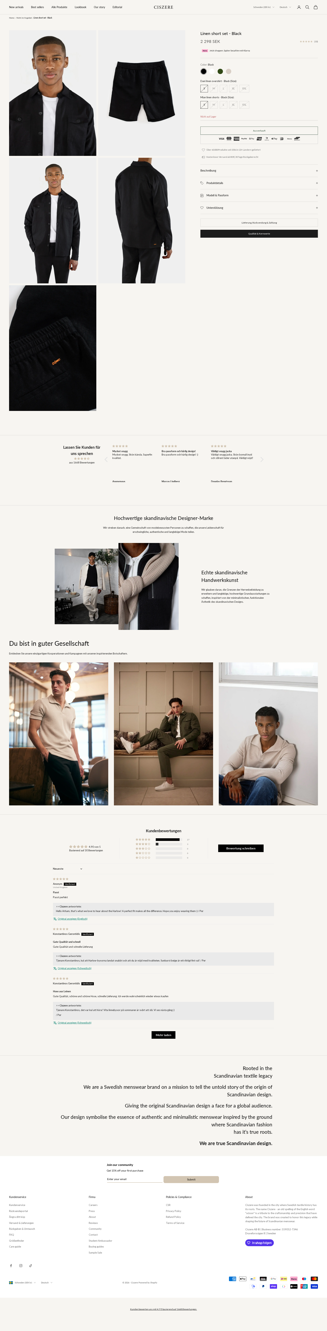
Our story (99, 7)
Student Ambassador (100, 1240)
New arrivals (16, 7)
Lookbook (80, 7)
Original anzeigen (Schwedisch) (74, 968)
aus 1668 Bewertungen (82, 462)
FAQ (11, 1234)
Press (92, 1211)
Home (11, 18)
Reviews (93, 1222)
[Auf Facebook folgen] (11, 1266)
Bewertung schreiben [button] (240, 848)
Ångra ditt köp (17, 1216)
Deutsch (283, 7)
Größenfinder (16, 1240)
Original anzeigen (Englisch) (72, 918)
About (92, 1216)
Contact (93, 1234)
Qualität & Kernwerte (259, 233)
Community (95, 1228)
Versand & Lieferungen (21, 1222)
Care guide (15, 1246)
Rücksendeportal (18, 1211)
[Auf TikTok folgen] (31, 1266)
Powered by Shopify (148, 1282)
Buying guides (96, 1246)
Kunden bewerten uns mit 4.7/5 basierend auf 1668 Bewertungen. (163, 1309)
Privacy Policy (173, 1211)
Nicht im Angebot (24, 18)
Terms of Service (175, 1222)
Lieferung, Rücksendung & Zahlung (259, 222)
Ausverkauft (259, 130)
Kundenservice (17, 1204)
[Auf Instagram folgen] (21, 1266)
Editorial (117, 7)
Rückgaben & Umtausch (22, 1228)
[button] (107, 459)
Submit (191, 1179)
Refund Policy (173, 1216)
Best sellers (37, 7)
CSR (168, 1204)
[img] (81, 459)
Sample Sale (95, 1252)
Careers (93, 1204)
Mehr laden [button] (163, 1035)
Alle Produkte (59, 7)
